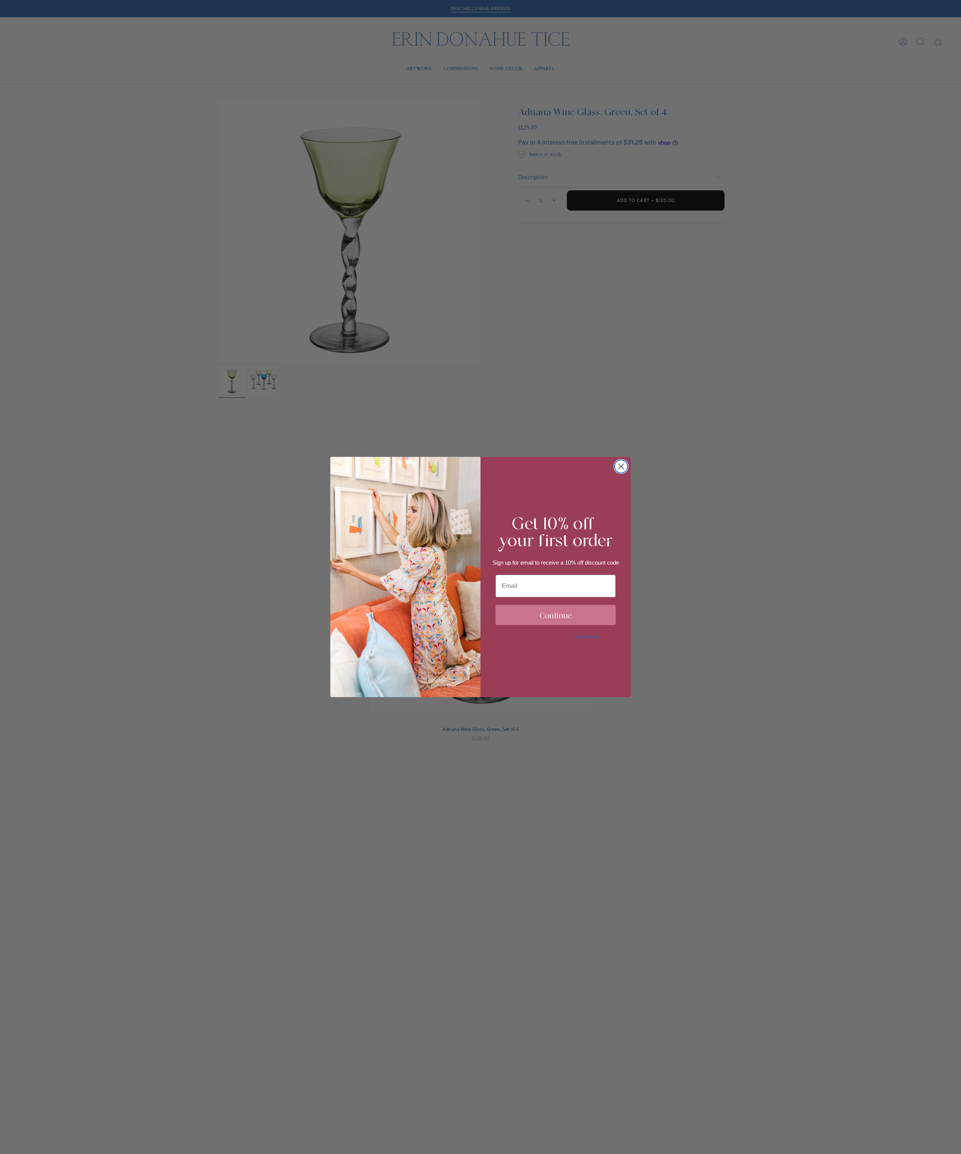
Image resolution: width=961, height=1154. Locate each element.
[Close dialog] (621, 466)
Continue (555, 615)
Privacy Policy (588, 636)
